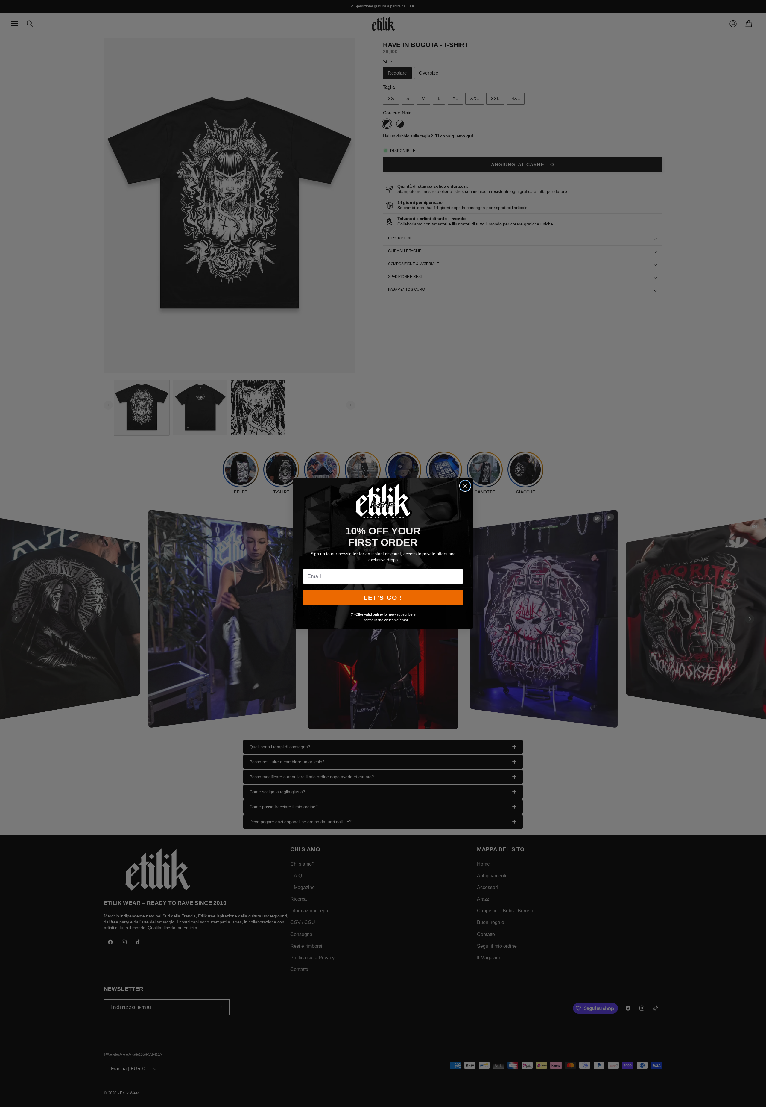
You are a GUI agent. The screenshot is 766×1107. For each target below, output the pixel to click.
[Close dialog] (465, 486)
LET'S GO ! (383, 597)
